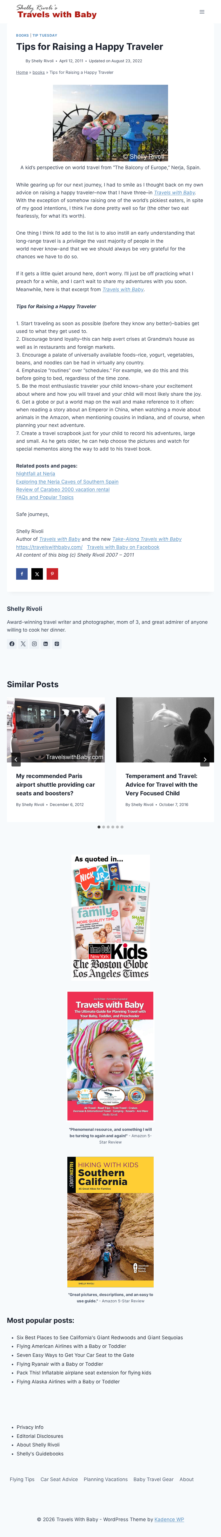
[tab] (99, 827)
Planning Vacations (106, 1479)
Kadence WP (169, 1519)
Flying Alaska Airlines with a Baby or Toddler (68, 1382)
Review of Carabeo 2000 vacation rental (63, 489)
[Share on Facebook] (22, 574)
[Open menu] (202, 11)
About (187, 1479)
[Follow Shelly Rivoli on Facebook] (12, 644)
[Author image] (19, 61)
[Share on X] (37, 574)
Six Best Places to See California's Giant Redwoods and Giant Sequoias (100, 1337)
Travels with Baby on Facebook (123, 547)
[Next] (204, 759)
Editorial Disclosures (40, 1436)
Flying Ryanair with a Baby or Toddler (60, 1364)
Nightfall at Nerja (35, 473)
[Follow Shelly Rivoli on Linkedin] (45, 644)
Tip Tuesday (45, 35)
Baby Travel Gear (154, 1479)
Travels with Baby (174, 192)
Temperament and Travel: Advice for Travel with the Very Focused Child (161, 785)
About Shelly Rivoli (38, 1445)
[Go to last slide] (16, 759)
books (22, 35)
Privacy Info (30, 1427)
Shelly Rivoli (42, 61)
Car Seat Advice (59, 1479)
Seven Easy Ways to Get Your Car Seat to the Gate (75, 1355)
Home (22, 72)
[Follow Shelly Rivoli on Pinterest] (57, 644)
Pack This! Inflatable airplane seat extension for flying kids (84, 1373)
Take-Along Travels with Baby (147, 539)
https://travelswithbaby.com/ (49, 547)
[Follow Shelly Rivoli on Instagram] (34, 644)
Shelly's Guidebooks (40, 1454)
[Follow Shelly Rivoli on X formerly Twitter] (23, 644)
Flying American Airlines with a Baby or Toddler (71, 1346)
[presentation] (56, 730)
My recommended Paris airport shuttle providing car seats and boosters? (55, 785)
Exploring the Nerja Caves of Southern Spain (67, 482)
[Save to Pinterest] (52, 574)
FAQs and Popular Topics (45, 497)
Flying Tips (22, 1479)
